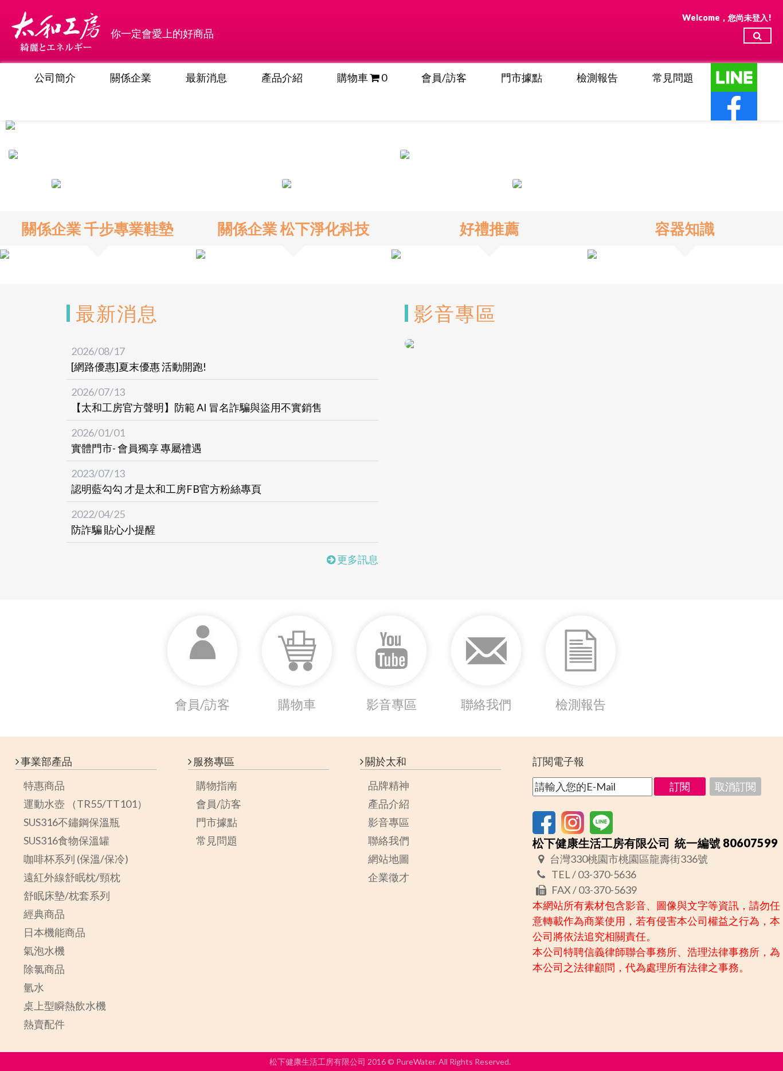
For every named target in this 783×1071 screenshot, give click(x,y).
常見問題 (673, 77)
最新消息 (206, 77)
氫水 (34, 987)
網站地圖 (388, 858)
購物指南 (216, 785)
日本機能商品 (54, 932)
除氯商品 (44, 969)
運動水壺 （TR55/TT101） (85, 803)
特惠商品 (44, 785)
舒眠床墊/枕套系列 (67, 895)
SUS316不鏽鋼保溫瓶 (72, 822)
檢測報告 (597, 77)
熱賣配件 (44, 1024)
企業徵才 (388, 877)
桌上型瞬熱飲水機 (65, 1005)
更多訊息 (356, 559)
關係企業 (130, 77)
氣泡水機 (44, 950)
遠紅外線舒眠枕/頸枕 (72, 877)
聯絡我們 (388, 840)
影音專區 (388, 822)
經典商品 (44, 914)
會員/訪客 (444, 77)
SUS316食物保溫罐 (66, 840)
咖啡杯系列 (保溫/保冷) (76, 858)
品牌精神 (388, 785)
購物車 (362, 77)
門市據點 (521, 77)
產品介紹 (282, 77)
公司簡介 (55, 77)
